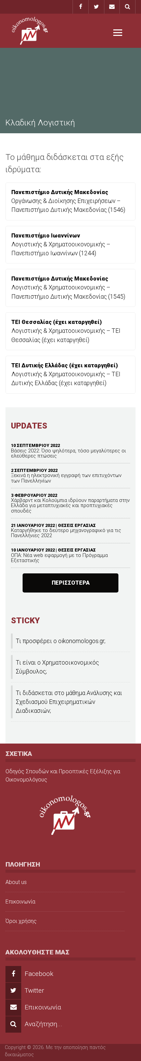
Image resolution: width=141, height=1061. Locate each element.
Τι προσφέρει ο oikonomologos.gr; (60, 641)
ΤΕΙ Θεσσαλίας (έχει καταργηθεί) (56, 322)
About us (16, 882)
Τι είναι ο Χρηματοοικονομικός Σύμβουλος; (57, 667)
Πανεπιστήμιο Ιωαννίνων (45, 235)
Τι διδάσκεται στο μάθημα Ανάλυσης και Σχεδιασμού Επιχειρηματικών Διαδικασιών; (69, 702)
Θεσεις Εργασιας (77, 525)
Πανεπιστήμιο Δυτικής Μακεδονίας (59, 192)
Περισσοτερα (71, 583)
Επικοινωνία (20, 901)
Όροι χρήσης (21, 921)
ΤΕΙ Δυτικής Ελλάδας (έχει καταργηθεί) (64, 365)
